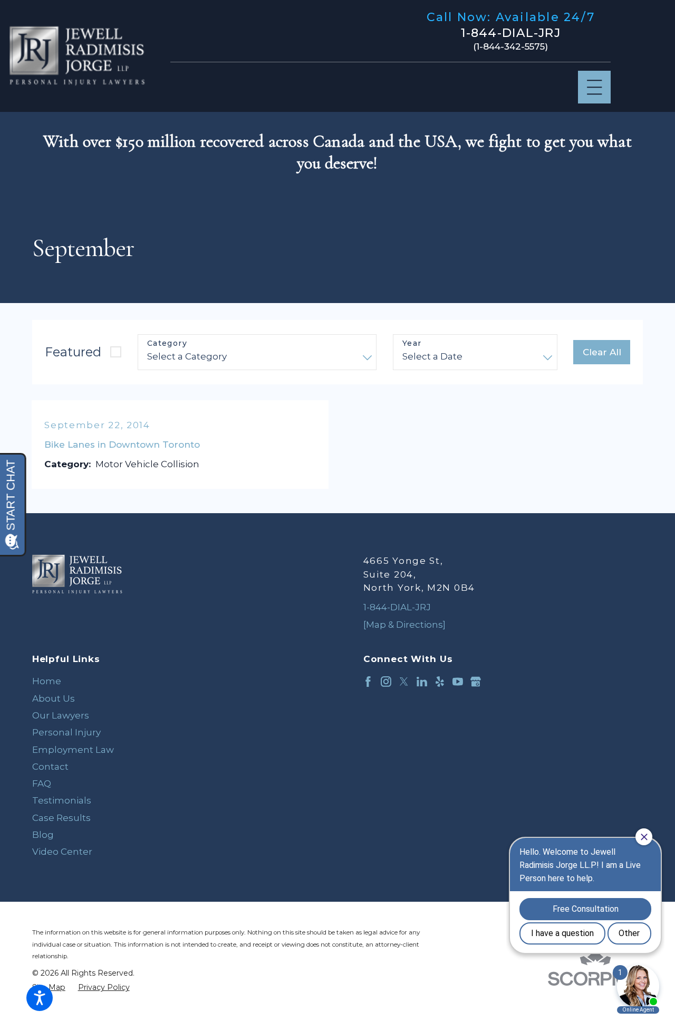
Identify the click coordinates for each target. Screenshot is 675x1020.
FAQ (41, 783)
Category (167, 343)
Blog (43, 834)
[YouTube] (457, 681)
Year (412, 343)
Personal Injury (66, 732)
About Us (53, 698)
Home (46, 681)
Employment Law (73, 749)
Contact (50, 766)
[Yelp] (440, 681)
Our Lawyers (60, 715)
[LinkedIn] (422, 681)
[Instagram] (386, 681)
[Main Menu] (594, 87)
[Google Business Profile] (475, 681)
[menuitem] (172, 681)
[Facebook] (368, 681)
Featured (73, 352)
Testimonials (61, 800)
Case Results (61, 818)
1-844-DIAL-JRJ (511, 33)
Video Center (62, 851)
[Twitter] (404, 681)
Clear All (602, 352)
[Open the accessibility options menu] (39, 998)
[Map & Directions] (404, 624)
